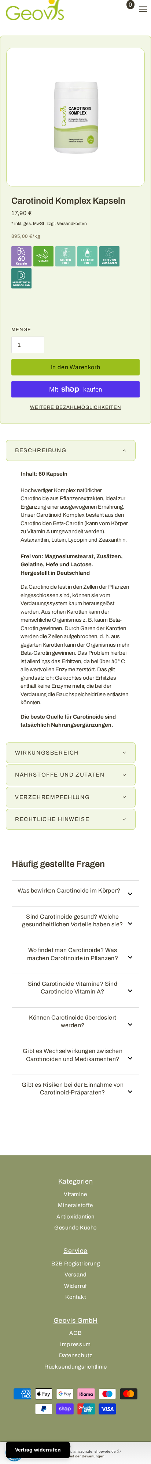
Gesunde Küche (75, 1228)
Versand (76, 1275)
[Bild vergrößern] (75, 117)
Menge (21, 329)
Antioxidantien (75, 1217)
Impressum (75, 1344)
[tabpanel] (75, 602)
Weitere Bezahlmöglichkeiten (75, 407)
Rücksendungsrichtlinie (75, 1367)
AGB (75, 1333)
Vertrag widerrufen (38, 1450)
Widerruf (75, 1286)
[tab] (71, 450)
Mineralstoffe (75, 1205)
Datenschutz (75, 1355)
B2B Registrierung (75, 1264)
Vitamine (75, 1194)
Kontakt (75, 1297)
